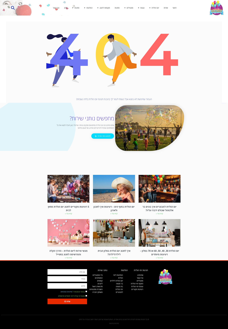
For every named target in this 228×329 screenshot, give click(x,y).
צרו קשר (56, 8)
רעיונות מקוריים (137, 289)
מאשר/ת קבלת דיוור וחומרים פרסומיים (71, 296)
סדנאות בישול (97, 286)
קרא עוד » (159, 213)
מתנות (117, 8)
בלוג (65, 8)
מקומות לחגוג (105, 8)
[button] (13, 8)
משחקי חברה (97, 292)
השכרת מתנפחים (96, 289)
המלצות (89, 8)
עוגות (142, 8)
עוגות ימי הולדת (137, 286)
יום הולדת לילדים (116, 280)
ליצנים (100, 283)
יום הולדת (155, 8)
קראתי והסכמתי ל (73, 291)
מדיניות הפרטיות (66, 291)
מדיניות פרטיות (114, 323)
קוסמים (100, 280)
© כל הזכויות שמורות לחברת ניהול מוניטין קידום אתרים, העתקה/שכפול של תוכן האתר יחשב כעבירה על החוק (114, 319)
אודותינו (140, 275)
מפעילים (130, 8)
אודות (166, 8)
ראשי (175, 8)
